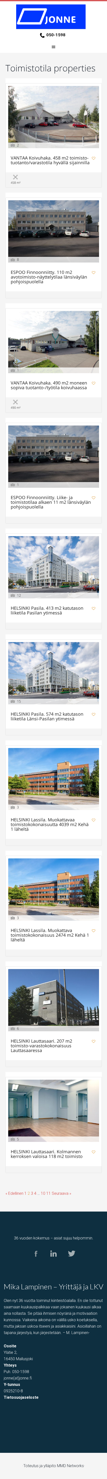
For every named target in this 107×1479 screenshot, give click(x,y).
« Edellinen (14, 1193)
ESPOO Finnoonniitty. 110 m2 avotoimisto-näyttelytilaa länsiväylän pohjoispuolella (49, 277)
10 (43, 1193)
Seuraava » (61, 1193)
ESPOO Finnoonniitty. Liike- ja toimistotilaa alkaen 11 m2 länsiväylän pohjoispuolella (51, 502)
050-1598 (55, 34)
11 (48, 1193)
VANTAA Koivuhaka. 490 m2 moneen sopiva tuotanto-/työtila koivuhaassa (49, 385)
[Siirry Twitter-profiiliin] (71, 1261)
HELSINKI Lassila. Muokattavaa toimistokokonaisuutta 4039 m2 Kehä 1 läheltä (50, 824)
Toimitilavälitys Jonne (53, 16)
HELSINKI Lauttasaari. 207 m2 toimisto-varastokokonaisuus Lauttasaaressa (41, 1046)
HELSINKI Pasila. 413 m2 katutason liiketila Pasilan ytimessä (47, 611)
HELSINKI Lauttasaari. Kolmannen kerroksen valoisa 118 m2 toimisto (47, 1154)
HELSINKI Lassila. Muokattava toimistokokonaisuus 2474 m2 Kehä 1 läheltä (50, 935)
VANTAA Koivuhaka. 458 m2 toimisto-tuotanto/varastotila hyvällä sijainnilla (50, 160)
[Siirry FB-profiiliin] (36, 1261)
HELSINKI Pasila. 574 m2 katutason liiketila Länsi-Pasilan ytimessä (47, 717)
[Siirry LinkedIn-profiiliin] (53, 1261)
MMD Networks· (71, 1465)
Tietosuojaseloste (21, 1397)
